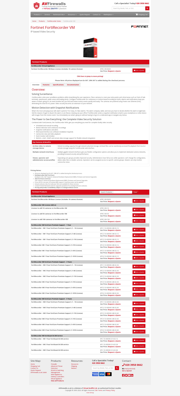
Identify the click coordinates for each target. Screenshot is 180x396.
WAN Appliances (56, 374)
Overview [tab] (35, 85)
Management (55, 372)
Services (47, 15)
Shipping (74, 366)
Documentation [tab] (73, 85)
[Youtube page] (129, 376)
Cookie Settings (90, 392)
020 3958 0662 (142, 3)
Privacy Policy (110, 390)
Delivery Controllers (57, 377)
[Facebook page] (123, 376)
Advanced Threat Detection (56, 367)
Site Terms (98, 390)
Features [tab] (46, 85)
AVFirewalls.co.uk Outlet (39, 372)
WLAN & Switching (57, 370)
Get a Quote (139, 70)
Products (37, 15)
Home (34, 21)
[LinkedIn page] (132, 376)
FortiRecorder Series (54, 21)
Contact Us (96, 15)
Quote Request (85, 15)
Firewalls (54, 364)
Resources (71, 15)
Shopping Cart (143, 15)
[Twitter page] (126, 376)
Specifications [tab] (58, 85)
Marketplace (108, 15)
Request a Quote (114, 71)
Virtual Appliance (56, 379)
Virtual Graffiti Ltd (90, 388)
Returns (73, 368)
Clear (135, 192)
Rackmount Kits (58, 15)
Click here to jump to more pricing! (90, 76)
